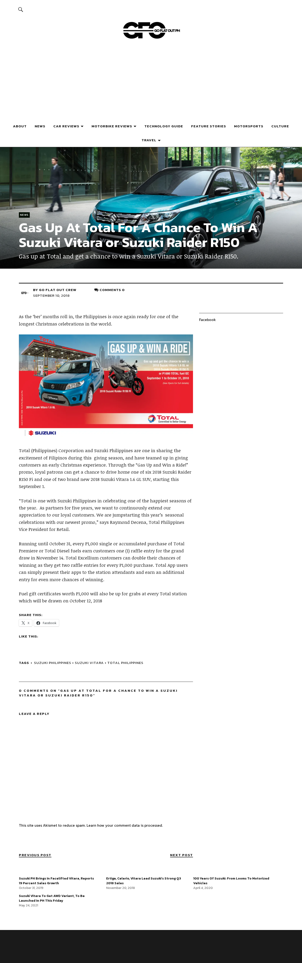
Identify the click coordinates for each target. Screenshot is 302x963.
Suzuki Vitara (89, 662)
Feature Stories (208, 126)
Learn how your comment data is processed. (125, 825)
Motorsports (248, 126)
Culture (280, 126)
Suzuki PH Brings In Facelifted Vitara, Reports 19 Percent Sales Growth (56, 881)
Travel (149, 140)
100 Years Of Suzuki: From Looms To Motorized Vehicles (231, 881)
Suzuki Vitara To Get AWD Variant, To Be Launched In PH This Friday (52, 898)
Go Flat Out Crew (57, 289)
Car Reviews (66, 126)
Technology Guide (163, 126)
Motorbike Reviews (112, 126)
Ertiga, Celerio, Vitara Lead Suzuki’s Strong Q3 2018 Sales (143, 881)
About (20, 126)
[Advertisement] (151, 83)
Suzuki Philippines (52, 662)
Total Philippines (125, 662)
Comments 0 (112, 289)
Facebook (207, 319)
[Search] (20, 9)
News (40, 126)
